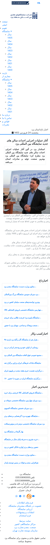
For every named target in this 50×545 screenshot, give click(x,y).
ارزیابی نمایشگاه (25, 509)
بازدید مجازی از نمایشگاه (6, 76)
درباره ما (6, 115)
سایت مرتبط (25, 521)
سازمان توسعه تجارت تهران (25, 530)
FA (38, 3)
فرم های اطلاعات (25, 502)
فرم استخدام (25, 515)
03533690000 (19, 3)
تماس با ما (7, 118)
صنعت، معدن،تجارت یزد (25, 527)
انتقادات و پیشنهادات (25, 512)
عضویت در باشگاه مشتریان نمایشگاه (25, 506)
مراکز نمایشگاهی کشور (25, 524)
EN (35, 3)
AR (31, 3)
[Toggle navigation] (6, 7)
